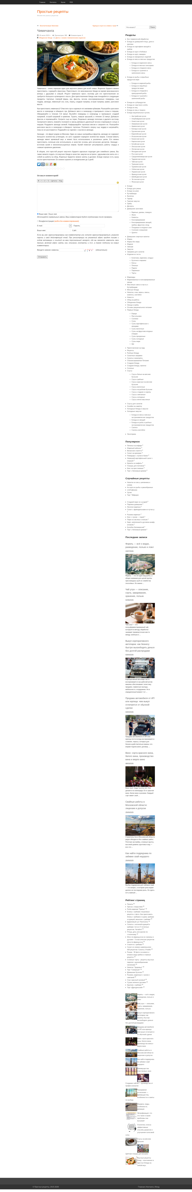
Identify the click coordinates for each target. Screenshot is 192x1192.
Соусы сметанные (138, 394)
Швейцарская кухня (139, 177)
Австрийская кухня (139, 116)
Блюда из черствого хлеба (137, 105)
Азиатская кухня (138, 121)
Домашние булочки (134, 972)
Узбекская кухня (138, 169)
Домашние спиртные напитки (138, 236)
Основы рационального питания (139, 307)
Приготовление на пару (136, 348)
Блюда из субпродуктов (136, 102)
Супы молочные (138, 329)
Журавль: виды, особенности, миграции (143, 1106)
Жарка (129, 239)
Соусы (129, 371)
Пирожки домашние (134, 504)
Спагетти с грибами (134, 944)
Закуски (130, 249)
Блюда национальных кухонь (138, 113)
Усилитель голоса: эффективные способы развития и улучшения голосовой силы (139, 1130)
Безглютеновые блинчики (49, 26)
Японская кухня (138, 182)
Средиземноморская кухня (142, 157)
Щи (133, 344)
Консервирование (138, 220)
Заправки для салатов (135, 252)
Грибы (129, 203)
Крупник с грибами (134, 985)
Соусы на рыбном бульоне (142, 389)
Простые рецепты (52, 12)
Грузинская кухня (138, 131)
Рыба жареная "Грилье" (136, 909)
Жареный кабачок (134, 448)
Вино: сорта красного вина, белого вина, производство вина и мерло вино (139, 756)
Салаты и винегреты (135, 358)
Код (60, 181)
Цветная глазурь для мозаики (136, 1154)
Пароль (77, 226)
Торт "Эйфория (133, 495)
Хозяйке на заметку (134, 406)
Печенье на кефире (134, 446)
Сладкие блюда (133, 363)
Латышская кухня (138, 146)
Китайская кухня (138, 144)
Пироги (134, 268)
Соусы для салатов (134, 404)
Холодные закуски (134, 411)
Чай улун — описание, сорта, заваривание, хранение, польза (137, 592)
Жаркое (130, 244)
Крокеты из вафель (134, 463)
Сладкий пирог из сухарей (137, 502)
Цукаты (134, 232)
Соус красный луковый (136, 980)
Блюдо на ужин (133, 191)
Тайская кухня (137, 162)
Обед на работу (133, 300)
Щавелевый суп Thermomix (137, 922)
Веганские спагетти (134, 451)
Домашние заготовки (135, 209)
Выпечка (130, 196)
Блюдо (129, 186)
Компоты (135, 217)
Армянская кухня (138, 126)
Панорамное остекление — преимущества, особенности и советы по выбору (139, 1095)
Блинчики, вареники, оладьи (142, 258)
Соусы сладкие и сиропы (141, 392)
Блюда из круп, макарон (136, 54)
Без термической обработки (138, 39)
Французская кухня (139, 174)
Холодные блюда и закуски (137, 409)
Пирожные (136, 270)
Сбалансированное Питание (138, 360)
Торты (134, 273)
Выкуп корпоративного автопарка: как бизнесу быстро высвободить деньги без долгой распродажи (139, 1018)
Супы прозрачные (138, 336)
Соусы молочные (138, 387)
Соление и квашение (139, 230)
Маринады (131, 277)
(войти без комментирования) (66, 221)
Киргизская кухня (138, 141)
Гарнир (129, 198)
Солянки (135, 319)
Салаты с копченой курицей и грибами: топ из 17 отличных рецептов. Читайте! (138, 926)
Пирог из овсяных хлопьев (137, 520)
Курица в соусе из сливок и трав (104, 26)
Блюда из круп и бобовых (137, 52)
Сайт (74, 230)
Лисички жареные (134, 507)
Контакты (150, 1187)
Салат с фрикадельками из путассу (140, 509)
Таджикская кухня (138, 159)
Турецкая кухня (137, 164)
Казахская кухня (138, 139)
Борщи (134, 313)
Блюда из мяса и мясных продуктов (141, 59)
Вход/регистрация (59, 221)
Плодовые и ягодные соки (142, 227)
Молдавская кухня (139, 151)
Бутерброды (132, 193)
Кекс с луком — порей (135, 517)
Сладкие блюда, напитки (136, 366)
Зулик (129, 492)
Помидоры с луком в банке (137, 456)
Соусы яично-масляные (141, 399)
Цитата (54, 181)
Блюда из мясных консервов (143, 65)
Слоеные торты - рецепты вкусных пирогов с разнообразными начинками (140, 962)
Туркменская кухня (139, 167)
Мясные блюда (133, 290)
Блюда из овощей (138, 420)
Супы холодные (138, 339)
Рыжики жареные (133, 515)
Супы (134, 321)
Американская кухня (139, 124)
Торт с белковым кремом (136, 471)
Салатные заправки (134, 355)
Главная (141, 1187)
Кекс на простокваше (135, 468)
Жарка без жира (133, 242)
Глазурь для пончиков (135, 466)
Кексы (134, 263)
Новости (130, 297)
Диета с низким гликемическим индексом (70, 38)
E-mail (39, 226)
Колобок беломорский (135, 527)
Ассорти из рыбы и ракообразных (140, 487)
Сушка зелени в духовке (136, 982)
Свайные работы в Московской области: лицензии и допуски (136, 805)
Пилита (130, 904)
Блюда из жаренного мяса (141, 63)
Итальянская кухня (139, 136)
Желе (134, 215)
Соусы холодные (138, 397)
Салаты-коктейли (138, 430)
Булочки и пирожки (139, 260)
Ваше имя (43, 214)
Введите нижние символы (48, 250)
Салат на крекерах (134, 453)
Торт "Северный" (133, 970)
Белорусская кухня (139, 129)
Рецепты (130, 350)
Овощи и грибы (133, 305)
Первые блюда (133, 310)
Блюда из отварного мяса (141, 68)
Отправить (42, 257)
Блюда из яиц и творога (136, 110)
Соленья (130, 368)
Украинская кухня (138, 172)
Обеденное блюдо (45, 38)
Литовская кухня (138, 149)
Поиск (152, 27)
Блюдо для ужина (134, 188)
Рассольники (136, 316)
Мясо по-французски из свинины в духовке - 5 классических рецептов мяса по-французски (140, 939)
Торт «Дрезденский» (135, 987)
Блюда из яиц (132, 107)
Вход (157, 1187)
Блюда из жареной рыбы (141, 83)
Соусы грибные (137, 379)
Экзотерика (131, 434)
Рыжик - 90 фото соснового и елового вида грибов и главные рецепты (139, 954)
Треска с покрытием (134, 907)
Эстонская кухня (138, 179)
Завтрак (130, 247)
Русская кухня (137, 154)
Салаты (135, 427)
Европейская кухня (139, 134)
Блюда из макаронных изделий (139, 57)
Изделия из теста (133, 254)
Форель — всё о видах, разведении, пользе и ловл (146, 996)
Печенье (135, 265)
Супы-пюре (136, 341)
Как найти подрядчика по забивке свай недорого (145, 1061)
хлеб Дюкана (132, 490)
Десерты (130, 206)
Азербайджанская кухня (141, 119)
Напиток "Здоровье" (134, 967)
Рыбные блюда (133, 353)
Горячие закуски (133, 201)
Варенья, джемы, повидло (142, 212)
